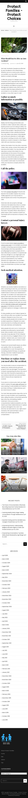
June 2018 (5, 720)
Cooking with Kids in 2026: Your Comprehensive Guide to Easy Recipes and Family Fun (13, 488)
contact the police (12, 192)
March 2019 (5, 712)
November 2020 (6, 679)
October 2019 (6, 701)
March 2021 (5, 665)
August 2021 (5, 647)
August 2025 (5, 566)
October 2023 (6, 584)
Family (3, 753)
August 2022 (5, 610)
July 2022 (4, 614)
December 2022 (6, 595)
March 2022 (5, 625)
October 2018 (6, 716)
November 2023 (6, 581)
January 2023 (6, 592)
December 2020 (6, 676)
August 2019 (5, 705)
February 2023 (6, 588)
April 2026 (5, 555)
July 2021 (4, 650)
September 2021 (6, 643)
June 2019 (5, 709)
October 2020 (6, 683)
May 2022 (4, 617)
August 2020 (5, 687)
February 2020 (6, 694)
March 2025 (5, 570)
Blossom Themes (21, 794)
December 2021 (6, 632)
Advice (3, 55)
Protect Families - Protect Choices (18, 792)
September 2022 (7, 606)
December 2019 (6, 698)
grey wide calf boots (18, 384)
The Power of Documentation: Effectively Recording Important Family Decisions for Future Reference (14, 507)
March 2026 (5, 559)
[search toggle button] (25, 1)
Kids (2, 756)
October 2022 (6, 603)
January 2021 (5, 672)
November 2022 (6, 599)
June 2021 (5, 654)
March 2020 (5, 690)
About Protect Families (7, 750)
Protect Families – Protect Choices (14, 12)
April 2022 (5, 621)
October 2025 (6, 563)
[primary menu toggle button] (14, 26)
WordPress (17, 795)
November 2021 (6, 636)
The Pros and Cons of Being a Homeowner (13, 453)
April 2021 (4, 661)
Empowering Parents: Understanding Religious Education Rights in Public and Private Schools (13, 527)
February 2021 (6, 669)
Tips (7, 55)
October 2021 (6, 639)
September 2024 (7, 573)
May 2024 (5, 577)
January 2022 (6, 628)
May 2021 (4, 658)
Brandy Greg (6, 63)
